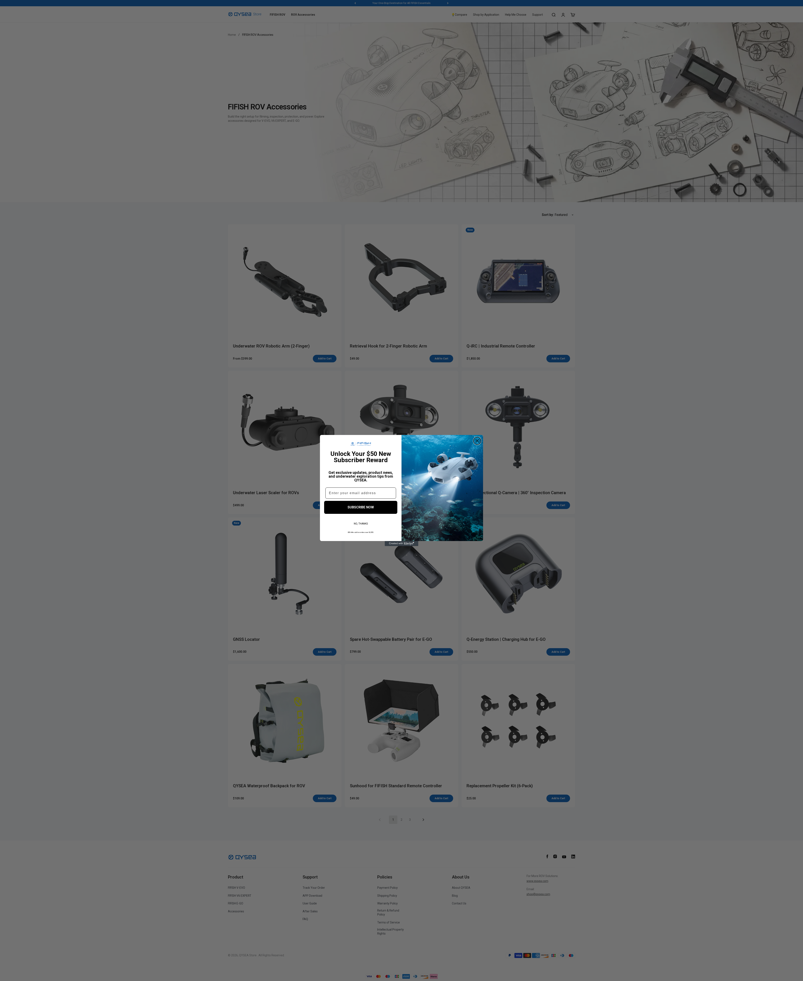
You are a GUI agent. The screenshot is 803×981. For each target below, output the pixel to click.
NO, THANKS (361, 523)
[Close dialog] (477, 441)
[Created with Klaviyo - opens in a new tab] (401, 543)
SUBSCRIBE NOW (361, 507)
